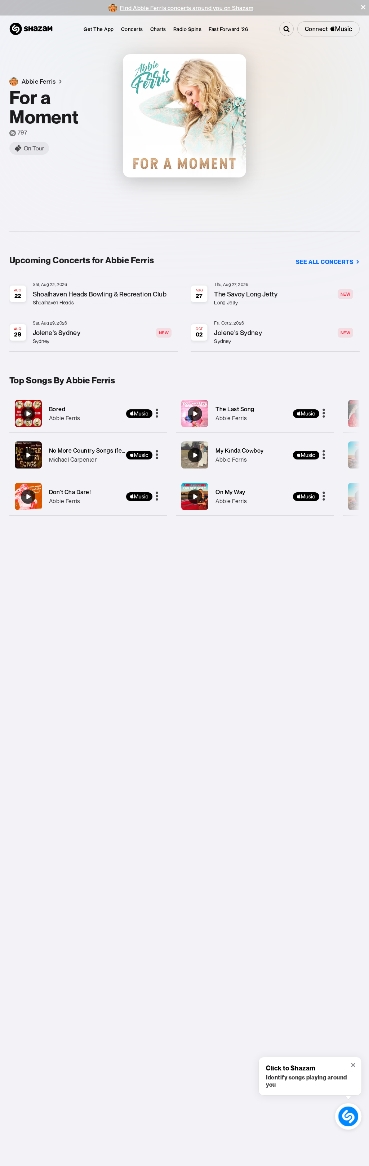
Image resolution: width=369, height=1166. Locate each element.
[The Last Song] (255, 413)
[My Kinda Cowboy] (255, 455)
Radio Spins (187, 29)
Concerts (132, 29)
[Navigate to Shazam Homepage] (31, 29)
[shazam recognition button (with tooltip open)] (348, 1116)
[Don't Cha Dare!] (88, 496)
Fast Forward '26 (228, 29)
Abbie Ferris (64, 418)
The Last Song (234, 409)
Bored (57, 409)
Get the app (99, 29)
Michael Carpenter (73, 459)
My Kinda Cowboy (239, 450)
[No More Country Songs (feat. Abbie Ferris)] (88, 455)
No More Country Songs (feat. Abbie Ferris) (107, 450)
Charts (158, 29)
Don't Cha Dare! (70, 492)
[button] (363, 7)
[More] (156, 414)
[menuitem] (98, 29)
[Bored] (88, 413)
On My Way (230, 492)
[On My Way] (255, 496)
